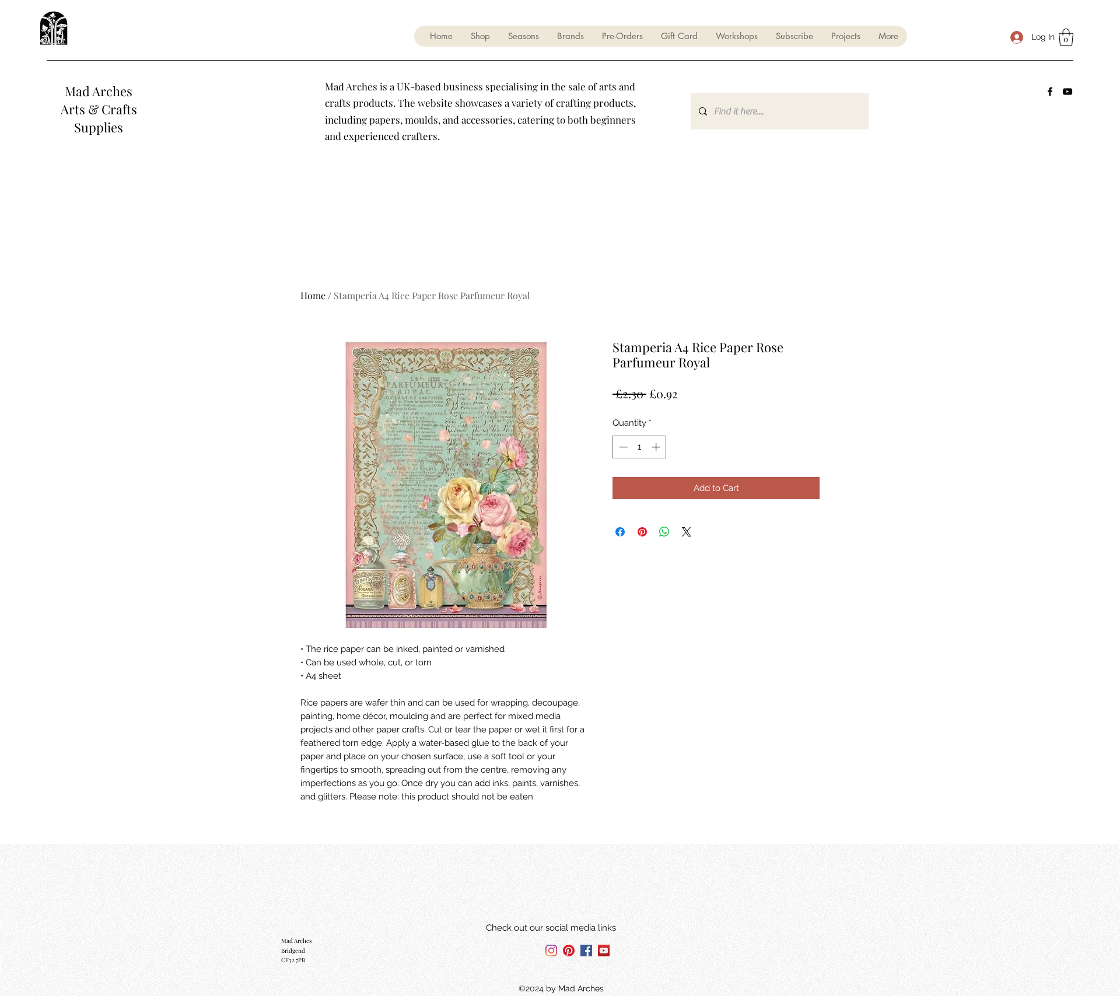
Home (313, 295)
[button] (523, 36)
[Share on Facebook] (620, 532)
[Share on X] (687, 532)
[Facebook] (1050, 91)
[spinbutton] (639, 447)
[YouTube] (1067, 91)
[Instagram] (551, 950)
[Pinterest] (569, 950)
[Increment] (657, 447)
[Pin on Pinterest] (642, 532)
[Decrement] (622, 447)
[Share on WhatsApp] (664, 532)
